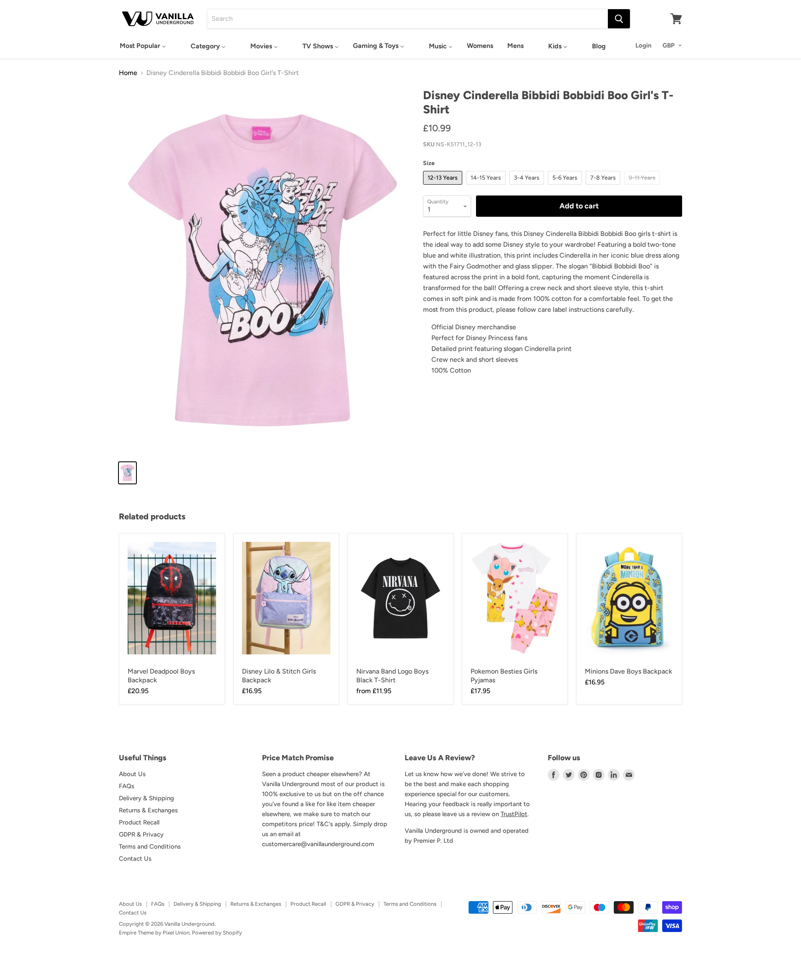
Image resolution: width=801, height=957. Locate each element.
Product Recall (139, 822)
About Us (132, 774)
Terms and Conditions (150, 846)
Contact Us (135, 858)
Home (128, 73)
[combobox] (407, 18)
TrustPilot (514, 814)
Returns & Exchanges (148, 810)
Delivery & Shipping (146, 798)
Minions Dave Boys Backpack (628, 671)
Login (643, 45)
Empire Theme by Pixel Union (154, 932)
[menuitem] (143, 46)
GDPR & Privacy (141, 834)
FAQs (126, 786)
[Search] (619, 18)
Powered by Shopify (217, 932)
